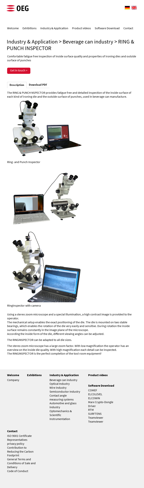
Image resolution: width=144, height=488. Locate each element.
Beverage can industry (88, 41)
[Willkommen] (126, 7)
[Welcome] (133, 7)
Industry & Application (32, 41)
